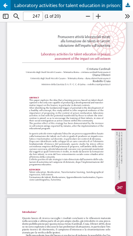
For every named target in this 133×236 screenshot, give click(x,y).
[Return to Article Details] (5, 5)
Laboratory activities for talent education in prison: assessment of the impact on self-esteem (73, 5)
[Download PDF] (127, 5)
